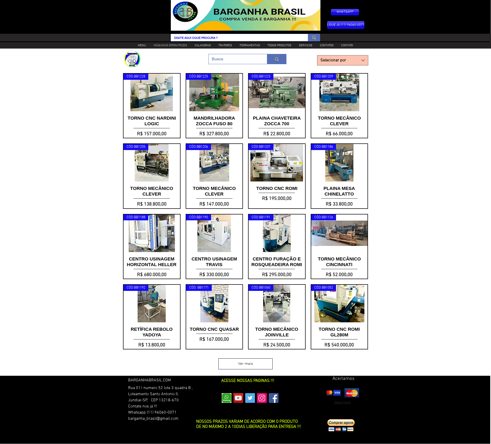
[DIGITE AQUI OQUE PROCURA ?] (314, 37)
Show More (342, 402)
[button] (341, 425)
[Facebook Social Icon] (273, 398)
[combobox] (342, 60)
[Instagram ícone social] (262, 398)
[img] (333, 393)
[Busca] (276, 59)
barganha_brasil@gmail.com (153, 418)
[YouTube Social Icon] (238, 398)
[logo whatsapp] (226, 398)
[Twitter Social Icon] (250, 398)
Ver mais (245, 363)
